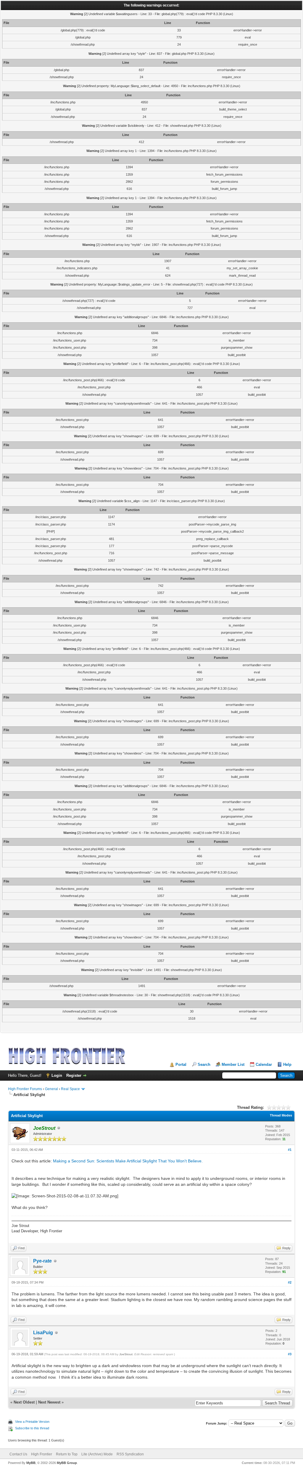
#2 (289, 1282)
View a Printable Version (32, 1421)
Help (287, 1064)
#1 (289, 1149)
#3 (289, 1354)
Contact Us (18, 1454)
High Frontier (41, 1454)
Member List (233, 1064)
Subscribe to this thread (32, 1428)
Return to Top (67, 1454)
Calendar (264, 1064)
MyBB (31, 1463)
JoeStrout (126, 1354)
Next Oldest (24, 1402)
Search (204, 1064)
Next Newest (49, 1402)
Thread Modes (281, 1115)
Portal (180, 1064)
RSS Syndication (130, 1454)
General (51, 1089)
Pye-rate (42, 1260)
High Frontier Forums (25, 1089)
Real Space (70, 1089)
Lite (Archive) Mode (97, 1454)
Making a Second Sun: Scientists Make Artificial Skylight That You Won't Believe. (128, 1161)
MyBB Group (67, 1463)
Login (56, 1075)
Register (73, 1075)
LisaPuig (43, 1332)
